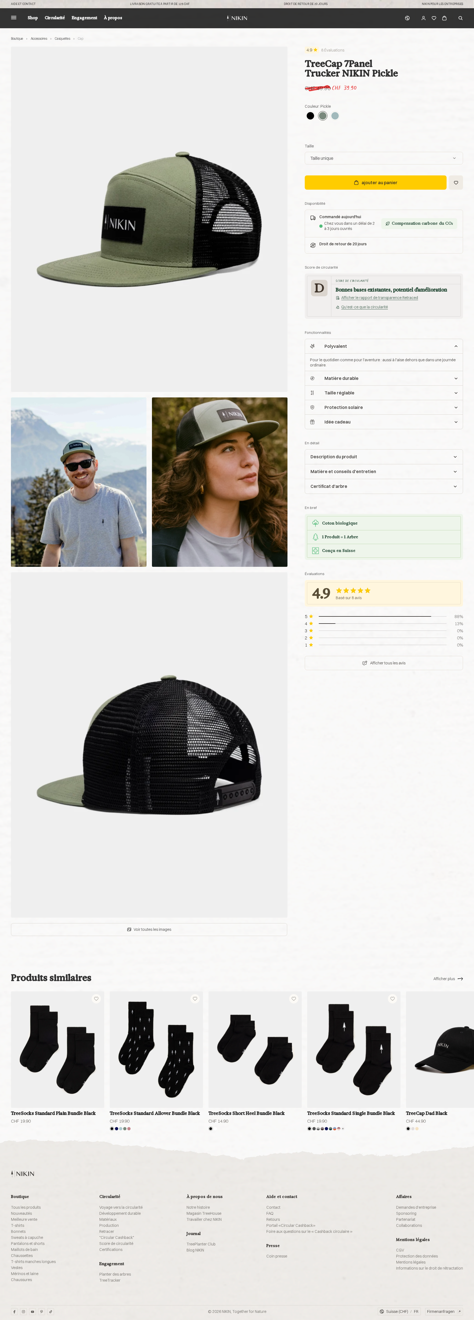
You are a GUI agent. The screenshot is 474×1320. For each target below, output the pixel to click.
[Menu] (13, 18)
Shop (33, 18)
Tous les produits (26, 1207)
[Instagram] (23, 1311)
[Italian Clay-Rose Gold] (338, 1128)
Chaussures (21, 1279)
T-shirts (17, 1225)
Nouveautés (21, 1213)
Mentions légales (410, 1262)
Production (109, 1225)
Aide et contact (23, 4)
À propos (113, 18)
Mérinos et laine (24, 1273)
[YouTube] (32, 1311)
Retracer (106, 1231)
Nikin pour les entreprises (442, 4)
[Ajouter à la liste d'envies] (456, 182)
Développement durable (120, 1213)
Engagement (84, 18)
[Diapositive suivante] (457, 1050)
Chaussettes (22, 1255)
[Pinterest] (41, 1311)
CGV (400, 1250)
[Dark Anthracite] (314, 1128)
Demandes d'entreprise (416, 1207)
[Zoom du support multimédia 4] (149, 745)
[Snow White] (215, 1128)
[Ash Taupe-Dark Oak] (322, 1128)
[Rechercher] (461, 18)
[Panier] (444, 18)
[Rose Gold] (129, 1128)
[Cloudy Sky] (120, 1128)
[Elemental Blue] (335, 116)
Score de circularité (116, 1243)
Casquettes (62, 38)
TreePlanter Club (201, 1244)
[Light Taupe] (417, 1128)
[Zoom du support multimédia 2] (78, 482)
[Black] (310, 116)
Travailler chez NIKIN (204, 1219)
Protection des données (417, 1256)
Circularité (55, 18)
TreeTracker (109, 1280)
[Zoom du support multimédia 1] (149, 219)
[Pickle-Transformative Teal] (330, 1128)
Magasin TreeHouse (204, 1213)
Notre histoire (198, 1207)
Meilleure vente (24, 1219)
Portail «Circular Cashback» (290, 1225)
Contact (273, 1207)
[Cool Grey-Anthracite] (318, 1128)
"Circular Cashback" (116, 1237)
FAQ (269, 1213)
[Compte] (423, 18)
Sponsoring (406, 1213)
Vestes (16, 1267)
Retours (273, 1219)
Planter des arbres (115, 1274)
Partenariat (405, 1219)
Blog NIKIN (195, 1250)
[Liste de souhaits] (434, 18)
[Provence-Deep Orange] (334, 1128)
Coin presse (276, 1256)
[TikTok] (50, 1311)
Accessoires (39, 38)
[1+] (343, 1128)
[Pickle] (322, 116)
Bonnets (18, 1231)
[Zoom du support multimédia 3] (219, 482)
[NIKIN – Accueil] (22, 1173)
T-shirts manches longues (33, 1261)
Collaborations (409, 1225)
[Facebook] (14, 1311)
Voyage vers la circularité (121, 1207)
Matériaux (108, 1219)
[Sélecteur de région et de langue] (407, 18)
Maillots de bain (24, 1249)
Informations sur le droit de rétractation (429, 1268)
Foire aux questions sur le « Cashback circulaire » (309, 1231)
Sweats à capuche (27, 1237)
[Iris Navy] (116, 1128)
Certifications (110, 1249)
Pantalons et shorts (27, 1243)
